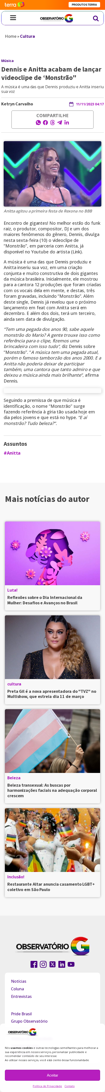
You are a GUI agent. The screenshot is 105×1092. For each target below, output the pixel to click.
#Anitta (12, 453)
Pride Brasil (21, 1014)
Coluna (17, 989)
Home (10, 36)
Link (77, 252)
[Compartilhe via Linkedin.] (67, 124)
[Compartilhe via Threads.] (52, 124)
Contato (69, 1086)
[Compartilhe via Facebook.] (45, 124)
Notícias (18, 981)
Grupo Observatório (29, 1021)
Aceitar (52, 1075)
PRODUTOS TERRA (84, 4)
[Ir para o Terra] (14, 5)
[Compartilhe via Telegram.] (60, 124)
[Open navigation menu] (13, 18)
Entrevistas (21, 996)
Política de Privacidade (47, 1086)
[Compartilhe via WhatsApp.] (38, 124)
